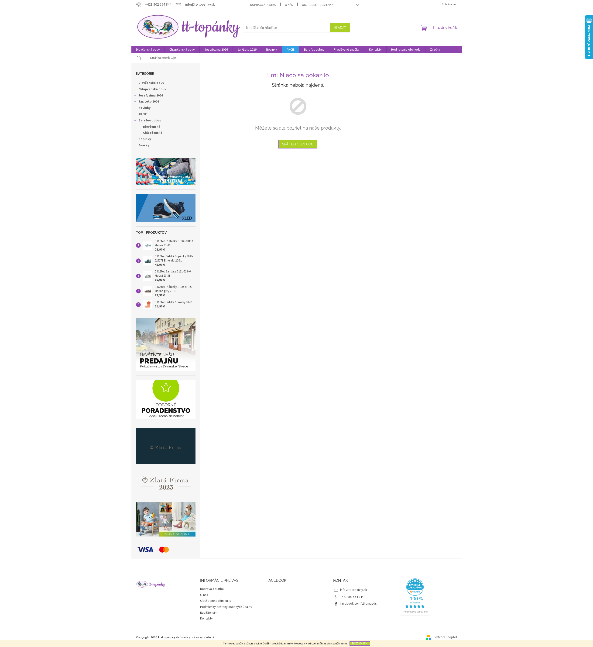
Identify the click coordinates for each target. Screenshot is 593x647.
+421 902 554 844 (351, 597)
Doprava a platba (263, 5)
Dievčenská (151, 126)
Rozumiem (359, 643)
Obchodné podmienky (317, 5)
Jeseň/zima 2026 (150, 95)
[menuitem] (148, 49)
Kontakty (206, 618)
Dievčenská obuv (151, 83)
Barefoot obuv (149, 120)
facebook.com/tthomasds (358, 603)
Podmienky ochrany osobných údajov (226, 607)
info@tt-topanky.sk (353, 590)
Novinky (144, 108)
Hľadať (340, 28)
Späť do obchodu (298, 144)
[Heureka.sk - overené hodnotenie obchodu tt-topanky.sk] (415, 597)
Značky (143, 145)
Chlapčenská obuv (152, 89)
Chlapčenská (152, 133)
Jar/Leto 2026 (148, 101)
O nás (289, 5)
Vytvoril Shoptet (446, 637)
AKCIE (142, 114)
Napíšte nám (208, 612)
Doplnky (144, 139)
